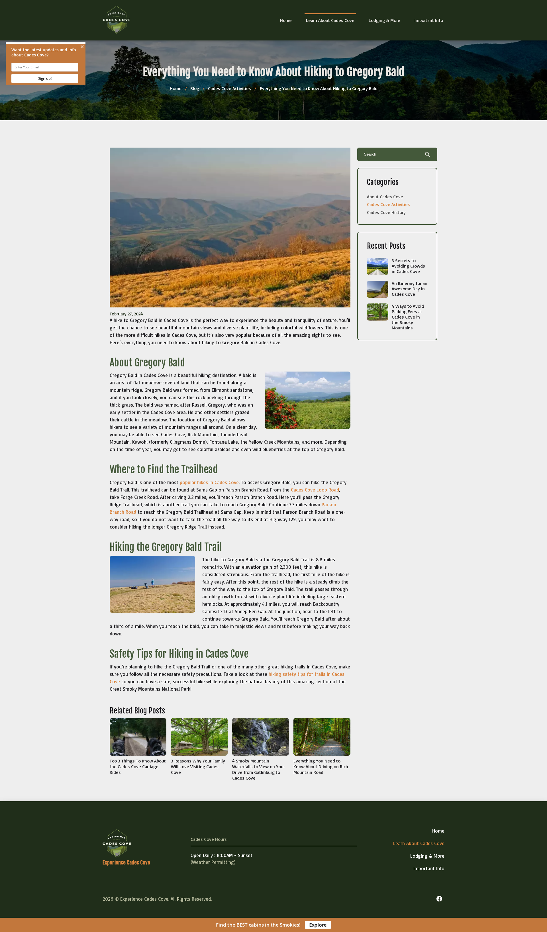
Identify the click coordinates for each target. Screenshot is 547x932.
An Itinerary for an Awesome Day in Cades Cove (409, 288)
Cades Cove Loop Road (315, 490)
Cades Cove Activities (229, 88)
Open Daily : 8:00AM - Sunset (221, 855)
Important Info (429, 20)
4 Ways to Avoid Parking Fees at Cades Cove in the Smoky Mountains (408, 317)
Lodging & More (384, 20)
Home (286, 20)
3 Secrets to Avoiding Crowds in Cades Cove (408, 266)
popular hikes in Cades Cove (209, 482)
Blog (194, 88)
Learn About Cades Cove (330, 20)
